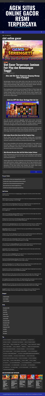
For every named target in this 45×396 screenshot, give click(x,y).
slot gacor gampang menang (15, 362)
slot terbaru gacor (33, 367)
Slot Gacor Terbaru (20, 218)
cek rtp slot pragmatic (7, 339)
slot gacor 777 (5, 362)
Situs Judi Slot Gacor (13, 208)
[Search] (41, 32)
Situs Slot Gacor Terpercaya (13, 258)
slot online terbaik (14, 367)
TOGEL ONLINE (6, 301)
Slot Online (15, 238)
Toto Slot (6, 278)
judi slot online (24, 344)
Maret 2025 (5, 314)
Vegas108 (21, 120)
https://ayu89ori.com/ (15, 243)
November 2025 (6, 307)
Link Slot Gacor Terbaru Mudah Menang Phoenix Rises (13, 183)
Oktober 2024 (6, 324)
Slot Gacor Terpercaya (13, 213)
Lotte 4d (3, 248)
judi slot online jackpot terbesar (34, 344)
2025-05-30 (22, 386)
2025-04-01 (30, 386)
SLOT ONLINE (5, 62)
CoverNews (34, 394)
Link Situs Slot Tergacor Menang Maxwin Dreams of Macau (14, 181)
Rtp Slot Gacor (19, 193)
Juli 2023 (5, 329)
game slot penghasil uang (15, 344)
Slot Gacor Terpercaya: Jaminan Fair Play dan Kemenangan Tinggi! (21, 68)
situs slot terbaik (25, 360)
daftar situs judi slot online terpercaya (20, 339)
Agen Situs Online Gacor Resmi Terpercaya (22, 16)
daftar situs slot (31, 339)
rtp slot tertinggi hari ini (32, 351)
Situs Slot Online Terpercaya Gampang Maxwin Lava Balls (14, 179)
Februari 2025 (6, 316)
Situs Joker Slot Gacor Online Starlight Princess (12, 185)
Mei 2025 (5, 310)
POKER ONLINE (6, 296)
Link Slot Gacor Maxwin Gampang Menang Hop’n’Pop (13, 187)
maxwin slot (24, 346)
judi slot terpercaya (16, 346)
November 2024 (6, 322)
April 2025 (5, 312)
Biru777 (3, 273)
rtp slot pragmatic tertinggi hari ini (20, 351)
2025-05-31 (13, 387)
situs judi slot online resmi (7, 355)
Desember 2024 (6, 320)
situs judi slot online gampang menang (9, 353)
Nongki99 (4, 288)
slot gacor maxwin (36, 362)
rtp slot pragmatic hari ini (7, 351)
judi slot (9, 89)
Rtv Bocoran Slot (7, 73)
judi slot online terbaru (7, 346)
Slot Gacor (15, 203)
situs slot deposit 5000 (30, 355)
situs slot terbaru (33, 360)
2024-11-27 (13, 73)
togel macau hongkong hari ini (8, 369)
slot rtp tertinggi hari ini (23, 367)
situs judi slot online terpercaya (19, 355)
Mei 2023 (5, 333)
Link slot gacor (7, 81)
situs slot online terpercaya (15, 360)
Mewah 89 (14, 253)
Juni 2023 (5, 331)
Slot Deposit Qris (13, 223)
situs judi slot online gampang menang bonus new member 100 (28, 353)
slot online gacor (6, 367)
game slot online (6, 344)
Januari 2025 (5, 318)
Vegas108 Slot (5, 228)
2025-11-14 (5, 388)
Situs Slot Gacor (18, 198)
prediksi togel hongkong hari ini (33, 346)
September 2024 (6, 327)
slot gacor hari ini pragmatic (27, 362)
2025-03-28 (38, 387)
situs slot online (6, 360)
